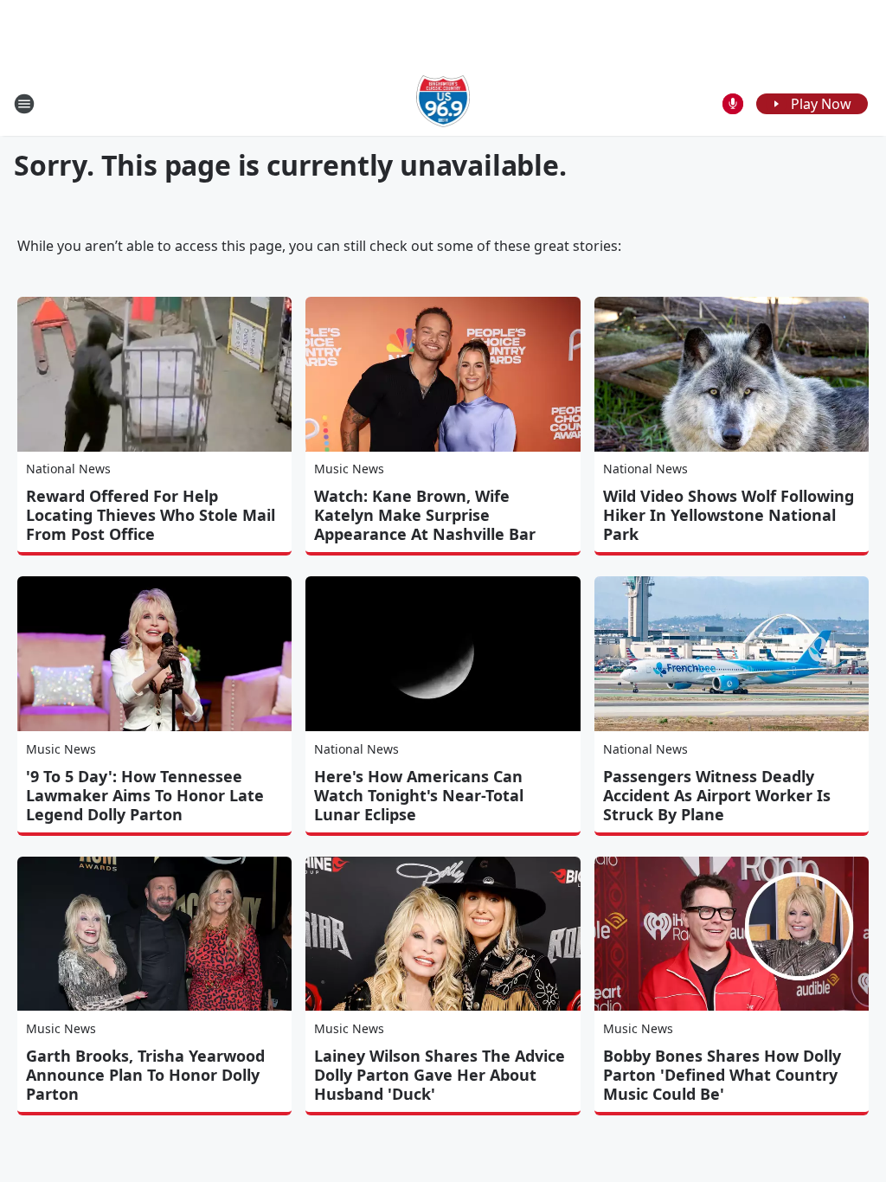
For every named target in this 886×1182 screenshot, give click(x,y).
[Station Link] (443, 103)
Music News (349, 468)
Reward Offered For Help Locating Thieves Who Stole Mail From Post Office (150, 514)
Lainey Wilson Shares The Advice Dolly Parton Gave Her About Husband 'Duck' (439, 1074)
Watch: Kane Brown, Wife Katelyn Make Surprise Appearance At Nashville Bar (425, 514)
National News (68, 468)
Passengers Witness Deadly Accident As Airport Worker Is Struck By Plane (717, 795)
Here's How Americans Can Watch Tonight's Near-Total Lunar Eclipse (418, 795)
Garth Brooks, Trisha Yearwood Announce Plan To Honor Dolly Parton (145, 1074)
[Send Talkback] (732, 103)
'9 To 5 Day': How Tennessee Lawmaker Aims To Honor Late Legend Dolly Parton (145, 795)
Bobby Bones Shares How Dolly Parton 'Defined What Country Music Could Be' (722, 1074)
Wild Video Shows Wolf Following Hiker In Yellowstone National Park (728, 514)
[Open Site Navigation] (24, 103)
